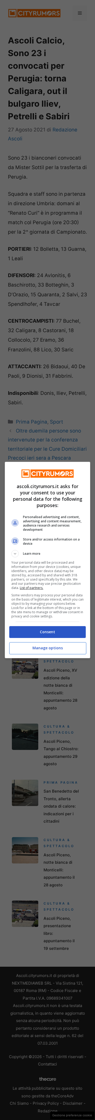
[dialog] (47, 560)
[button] (47, 553)
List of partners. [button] (31, 588)
